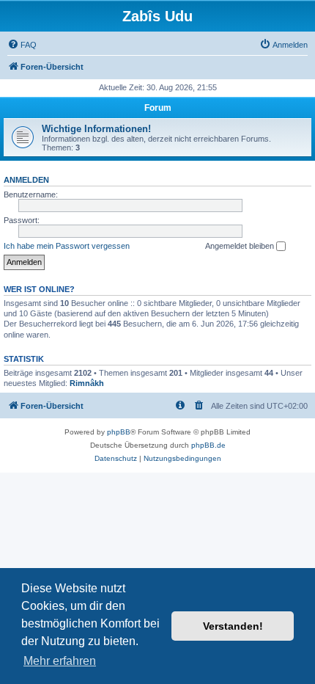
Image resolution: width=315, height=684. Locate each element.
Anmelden (26, 179)
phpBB (118, 432)
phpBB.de (208, 445)
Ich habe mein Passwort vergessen (67, 245)
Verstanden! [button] (233, 626)
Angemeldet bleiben (240, 245)
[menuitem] (22, 45)
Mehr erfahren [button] (59, 661)
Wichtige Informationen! (96, 128)
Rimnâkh (87, 383)
